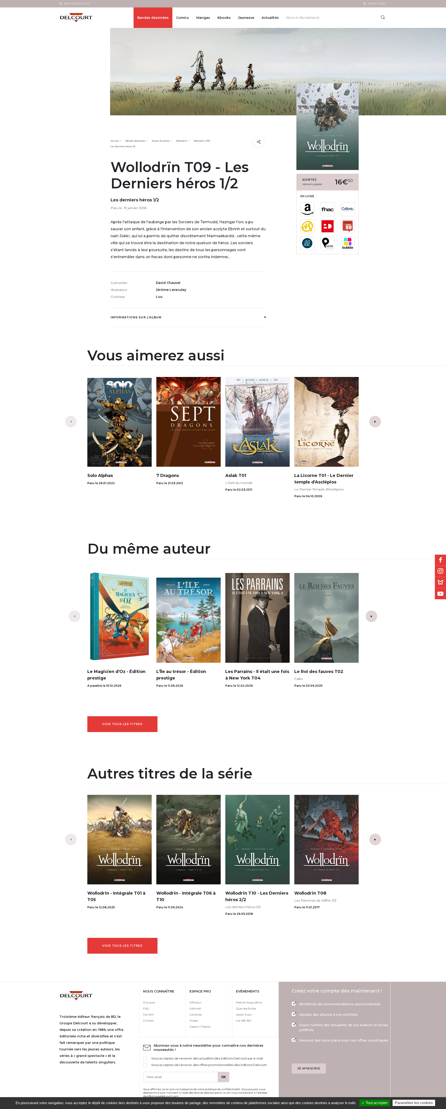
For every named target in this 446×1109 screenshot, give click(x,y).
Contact (148, 1020)
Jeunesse (246, 18)
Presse (194, 1020)
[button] (375, 421)
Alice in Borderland (302, 18)
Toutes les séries (161, 140)
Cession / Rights (200, 1026)
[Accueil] (79, 17)
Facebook (440, 560)
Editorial (195, 1008)
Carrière (148, 1014)
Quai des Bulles (246, 1008)
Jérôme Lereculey (171, 290)
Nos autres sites (77, 3)
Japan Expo (244, 1014)
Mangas (203, 18)
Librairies (196, 1014)
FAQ (146, 1008)
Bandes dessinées (153, 18)
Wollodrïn (181, 140)
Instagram (440, 571)
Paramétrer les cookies (414, 1103)
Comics (182, 18)
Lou (159, 297)
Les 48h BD (243, 1020)
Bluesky (440, 582)
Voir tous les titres (122, 724)
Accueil (115, 140)
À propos (149, 1002)
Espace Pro (376, 3)
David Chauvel (168, 283)
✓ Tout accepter (375, 1103)
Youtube (440, 593)
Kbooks (224, 18)
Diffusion (195, 1002)
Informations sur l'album (136, 317)
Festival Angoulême (249, 1002)
